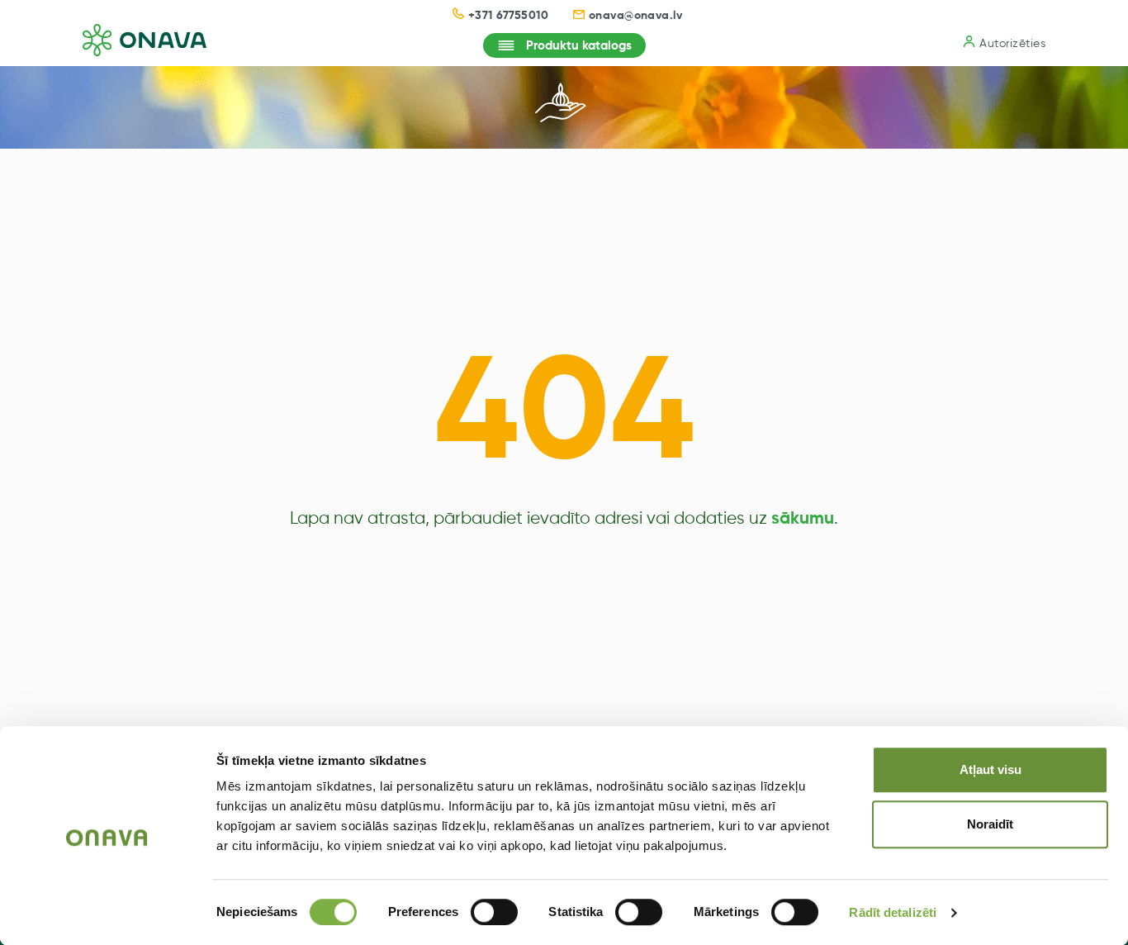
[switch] (494, 912)
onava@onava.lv (636, 15)
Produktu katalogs (579, 46)
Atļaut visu (990, 769)
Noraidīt (990, 824)
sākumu (802, 519)
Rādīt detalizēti (892, 912)
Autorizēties (1012, 44)
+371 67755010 (508, 15)
